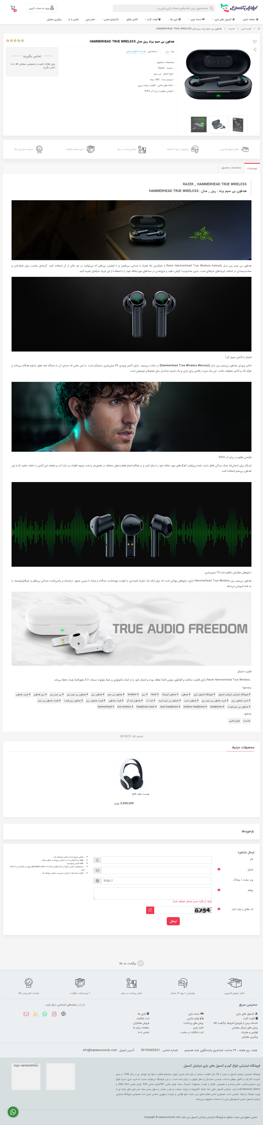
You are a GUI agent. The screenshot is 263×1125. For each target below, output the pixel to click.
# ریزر (144, 694)
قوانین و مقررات (249, 1032)
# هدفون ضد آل (134, 700)
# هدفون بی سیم (116, 694)
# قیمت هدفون (116, 700)
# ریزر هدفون (40, 694)
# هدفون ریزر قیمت (73, 700)
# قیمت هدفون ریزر (95, 700)
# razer (154, 694)
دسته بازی (196, 19)
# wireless (133, 694)
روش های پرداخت (193, 1023)
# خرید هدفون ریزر (241, 700)
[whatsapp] (45, 1014)
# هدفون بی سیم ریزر (77, 694)
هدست (231, 29)
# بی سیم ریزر (57, 694)
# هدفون (186, 694)
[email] (26, 1014)
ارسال (173, 921)
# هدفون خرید (191, 700)
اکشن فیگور (132, 19)
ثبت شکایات (142, 1018)
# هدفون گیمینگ (170, 694)
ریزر (167, 51)
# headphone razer (147, 707)
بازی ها (174, 19)
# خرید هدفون (23, 694)
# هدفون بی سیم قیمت (239, 707)
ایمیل (250, 869)
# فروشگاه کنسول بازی (204, 694)
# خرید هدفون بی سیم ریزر (215, 700)
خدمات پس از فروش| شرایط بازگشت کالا (236, 1023)
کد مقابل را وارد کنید (242, 909)
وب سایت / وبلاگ (243, 880)
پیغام (250, 890)
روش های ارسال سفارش (245, 1028)
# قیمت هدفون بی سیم (49, 700)
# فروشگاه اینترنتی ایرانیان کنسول (234, 694)
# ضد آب (150, 700)
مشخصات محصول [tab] (231, 167)
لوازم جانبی (110, 19)
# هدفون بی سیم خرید (169, 700)
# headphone (217, 707)
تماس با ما (73, 19)
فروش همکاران (141, 1023)
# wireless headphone (195, 707)
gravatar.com (38, 866)
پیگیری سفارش (54, 19)
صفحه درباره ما (141, 1028)
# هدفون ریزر (97, 694)
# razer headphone (170, 707)
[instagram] (54, 1014)
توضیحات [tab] (252, 168)
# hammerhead (106, 707)
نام (251, 859)
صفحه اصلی (249, 19)
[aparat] (63, 1014)
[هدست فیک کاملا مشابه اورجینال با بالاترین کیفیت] (131, 774)
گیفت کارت (153, 19)
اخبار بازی (90, 19)
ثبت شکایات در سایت (192, 1032)
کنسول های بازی (223, 19)
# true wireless (125, 707)
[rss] (35, 1014)
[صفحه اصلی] (259, 29)
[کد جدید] (150, 910)
